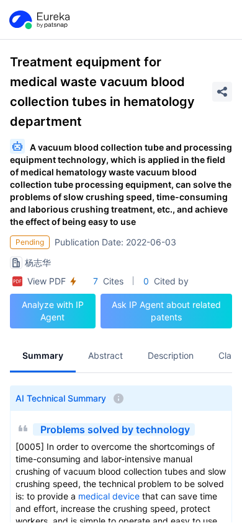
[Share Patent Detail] (222, 92)
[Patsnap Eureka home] (38, 20)
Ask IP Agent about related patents (166, 310)
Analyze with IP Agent (53, 310)
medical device (109, 496)
